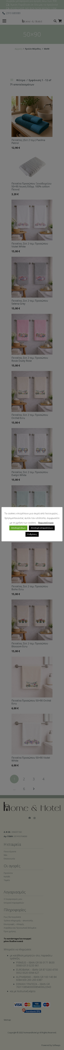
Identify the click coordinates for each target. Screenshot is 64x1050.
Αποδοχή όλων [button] (18, 527)
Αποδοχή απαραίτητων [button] (42, 527)
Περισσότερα (45, 522)
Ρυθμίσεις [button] (32, 534)
